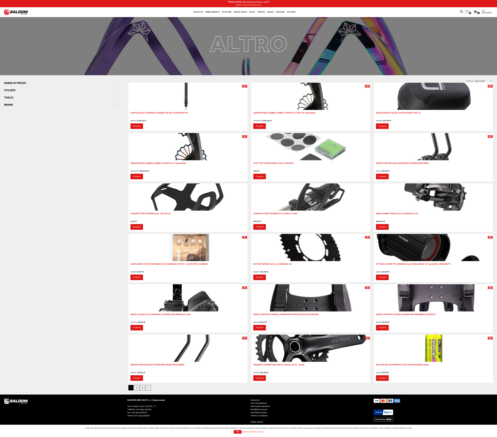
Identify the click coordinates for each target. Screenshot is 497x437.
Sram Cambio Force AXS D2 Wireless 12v (397, 214)
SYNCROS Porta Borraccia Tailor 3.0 (150, 214)
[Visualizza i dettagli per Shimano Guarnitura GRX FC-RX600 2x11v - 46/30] (310, 348)
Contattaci (255, 400)
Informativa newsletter (260, 406)
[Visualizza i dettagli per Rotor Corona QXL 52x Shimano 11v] (310, 247)
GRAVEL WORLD (240, 12)
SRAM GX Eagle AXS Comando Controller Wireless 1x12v (160, 315)
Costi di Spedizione (258, 403)
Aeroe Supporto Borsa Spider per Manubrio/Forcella (406, 315)
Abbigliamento (212, 12)
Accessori (226, 12)
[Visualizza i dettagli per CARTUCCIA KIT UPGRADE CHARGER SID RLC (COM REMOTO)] (187, 96)
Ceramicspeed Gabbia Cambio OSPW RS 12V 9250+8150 (158, 163)
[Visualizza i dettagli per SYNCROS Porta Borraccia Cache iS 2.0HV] (310, 197)
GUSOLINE (280, 12)
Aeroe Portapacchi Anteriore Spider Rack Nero (402, 163)
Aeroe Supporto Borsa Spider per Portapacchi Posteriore (286, 315)
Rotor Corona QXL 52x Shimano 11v (272, 264)
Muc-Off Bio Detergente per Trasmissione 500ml (402, 365)
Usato (252, 12)
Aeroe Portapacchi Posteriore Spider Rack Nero (157, 365)
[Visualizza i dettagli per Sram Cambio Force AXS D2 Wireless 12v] (433, 197)
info (259, 4)
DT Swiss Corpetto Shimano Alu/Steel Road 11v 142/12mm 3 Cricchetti (413, 264)
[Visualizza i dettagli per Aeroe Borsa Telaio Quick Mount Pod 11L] (433, 96)
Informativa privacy (258, 412)
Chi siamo (291, 12)
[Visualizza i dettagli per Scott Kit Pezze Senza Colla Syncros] (310, 146)
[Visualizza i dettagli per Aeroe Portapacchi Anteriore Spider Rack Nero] (433, 146)
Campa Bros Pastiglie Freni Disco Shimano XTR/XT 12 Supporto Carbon (169, 264)
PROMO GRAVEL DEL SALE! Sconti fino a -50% (248, 2)
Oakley (270, 12)
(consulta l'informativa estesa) (252, 432)
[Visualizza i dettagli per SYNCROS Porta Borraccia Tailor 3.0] (187, 197)
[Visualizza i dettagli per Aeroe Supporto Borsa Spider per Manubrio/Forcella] (433, 298)
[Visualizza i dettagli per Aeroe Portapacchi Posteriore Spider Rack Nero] (187, 348)
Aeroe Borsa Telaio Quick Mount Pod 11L (398, 113)
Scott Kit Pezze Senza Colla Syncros (273, 163)
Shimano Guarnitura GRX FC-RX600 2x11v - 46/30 (279, 365)
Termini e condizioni (259, 415)
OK (237, 431)
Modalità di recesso (258, 409)
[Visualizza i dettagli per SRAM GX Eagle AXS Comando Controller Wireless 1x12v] (187, 298)
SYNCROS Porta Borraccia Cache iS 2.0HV (275, 214)
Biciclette (198, 12)
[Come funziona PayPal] (383, 412)
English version (256, 422)
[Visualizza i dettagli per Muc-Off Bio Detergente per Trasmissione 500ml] (433, 348)
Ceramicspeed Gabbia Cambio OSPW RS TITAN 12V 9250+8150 (284, 113)
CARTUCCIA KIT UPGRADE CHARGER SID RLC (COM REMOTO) (159, 113)
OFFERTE (261, 12)
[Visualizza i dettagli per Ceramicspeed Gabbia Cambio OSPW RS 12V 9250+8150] (187, 146)
